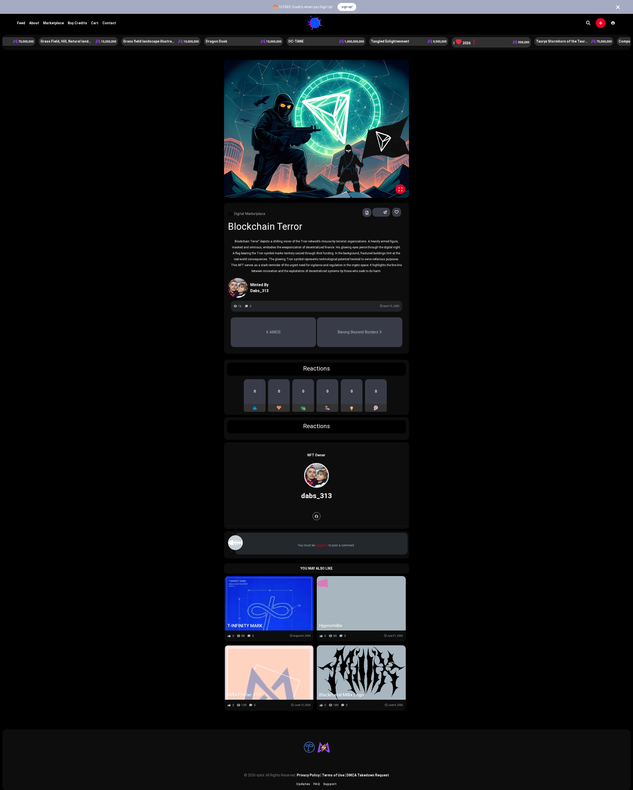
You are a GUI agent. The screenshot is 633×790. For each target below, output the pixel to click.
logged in (322, 545)
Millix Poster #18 (244, 694)
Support (330, 784)
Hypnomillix (330, 625)
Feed (21, 23)
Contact (109, 23)
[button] (601, 23)
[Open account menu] (613, 23)
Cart (94, 23)
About (34, 23)
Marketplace (53, 23)
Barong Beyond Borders (358, 332)
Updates (303, 784)
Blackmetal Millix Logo (341, 694)
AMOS (275, 332)
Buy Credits (77, 23)
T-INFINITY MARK (244, 625)
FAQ (316, 784)
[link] (396, 212)
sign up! (346, 7)
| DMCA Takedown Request (366, 775)
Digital (239, 214)
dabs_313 (316, 496)
